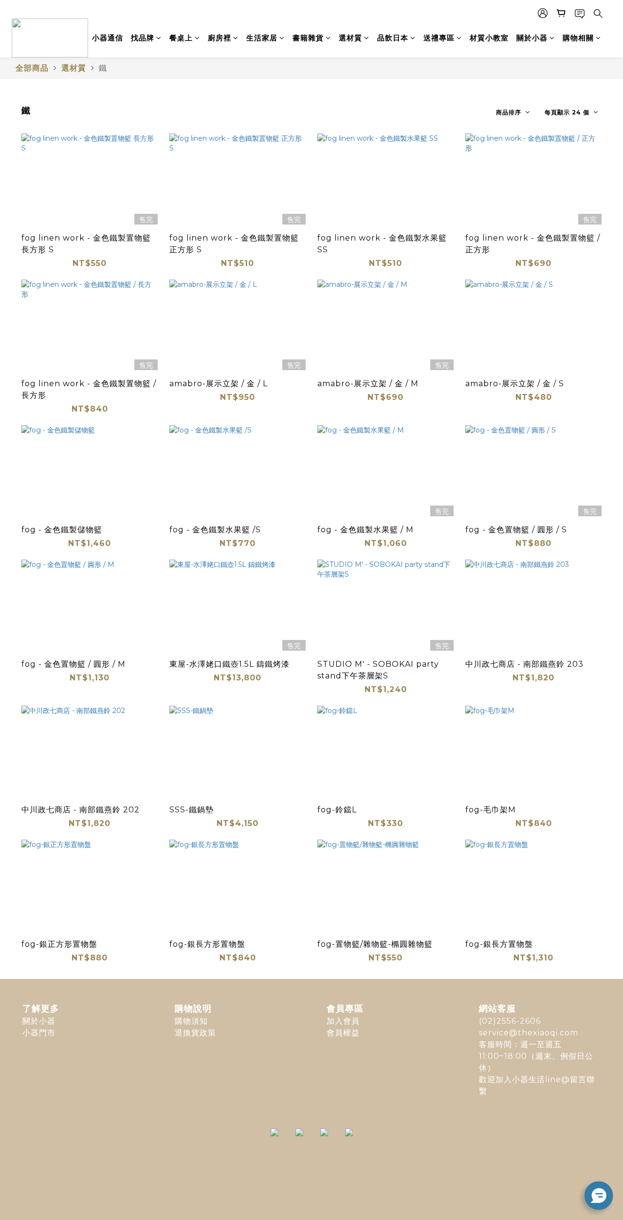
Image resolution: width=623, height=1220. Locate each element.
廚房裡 (219, 37)
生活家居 (261, 37)
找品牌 (142, 37)
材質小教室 (489, 37)
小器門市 (38, 1032)
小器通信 (107, 37)
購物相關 (578, 37)
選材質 (350, 37)
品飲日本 (392, 37)
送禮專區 (439, 37)
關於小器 (532, 37)
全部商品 (32, 68)
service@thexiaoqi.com (528, 1032)
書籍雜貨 (308, 37)
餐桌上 (181, 37)
